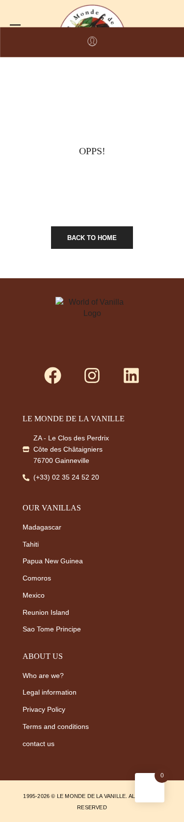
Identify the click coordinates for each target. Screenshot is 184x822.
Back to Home (92, 238)
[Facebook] (53, 376)
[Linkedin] (131, 376)
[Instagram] (92, 376)
